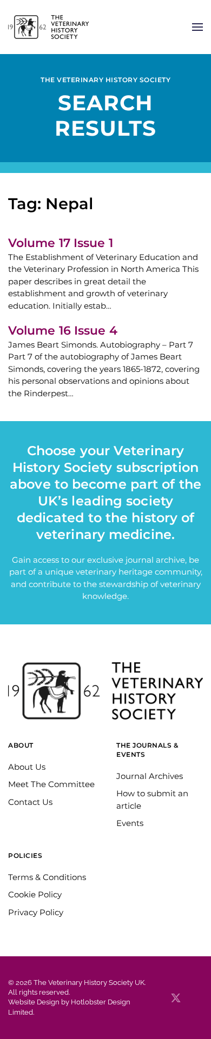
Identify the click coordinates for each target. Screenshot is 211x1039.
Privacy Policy (35, 912)
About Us (26, 767)
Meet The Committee (51, 784)
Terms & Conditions (47, 877)
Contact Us (30, 802)
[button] (197, 27)
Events (129, 823)
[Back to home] (48, 27)
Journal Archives (149, 776)
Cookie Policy (35, 894)
